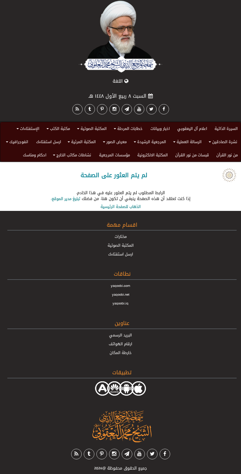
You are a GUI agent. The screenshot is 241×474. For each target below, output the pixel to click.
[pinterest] (102, 109)
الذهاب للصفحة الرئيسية (121, 206)
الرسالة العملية (186, 142)
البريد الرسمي (120, 334)
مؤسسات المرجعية (114, 154)
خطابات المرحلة (127, 129)
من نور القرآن (227, 154)
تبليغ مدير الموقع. (65, 198)
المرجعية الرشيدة (149, 142)
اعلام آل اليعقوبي (192, 128)
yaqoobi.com (120, 285)
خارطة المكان (121, 352)
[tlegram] (127, 109)
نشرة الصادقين (222, 142)
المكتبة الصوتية (91, 129)
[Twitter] (151, 109)
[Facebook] (164, 109)
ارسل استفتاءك (48, 141)
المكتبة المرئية (81, 142)
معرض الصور (114, 142)
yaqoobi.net (120, 294)
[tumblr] (90, 109)
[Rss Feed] (77, 109)
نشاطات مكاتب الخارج (71, 155)
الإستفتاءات (27, 129)
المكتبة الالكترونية (152, 154)
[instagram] (114, 109)
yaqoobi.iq (120, 303)
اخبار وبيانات (160, 128)
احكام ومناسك (34, 154)
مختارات (121, 236)
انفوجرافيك (16, 142)
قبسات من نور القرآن (192, 154)
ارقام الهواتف (120, 343)
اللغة (118, 81)
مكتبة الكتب (57, 129)
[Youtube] (139, 109)
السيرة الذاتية (226, 128)
